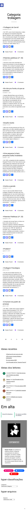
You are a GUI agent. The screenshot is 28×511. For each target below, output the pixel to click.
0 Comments (19, 51)
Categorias (3, 484)
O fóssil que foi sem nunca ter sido (14, 354)
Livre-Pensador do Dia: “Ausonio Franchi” (16, 362)
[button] (2, 5)
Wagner (8, 379)
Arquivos (5, 498)
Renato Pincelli (9, 51)
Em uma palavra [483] (20, 386)
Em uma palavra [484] (11, 360)
